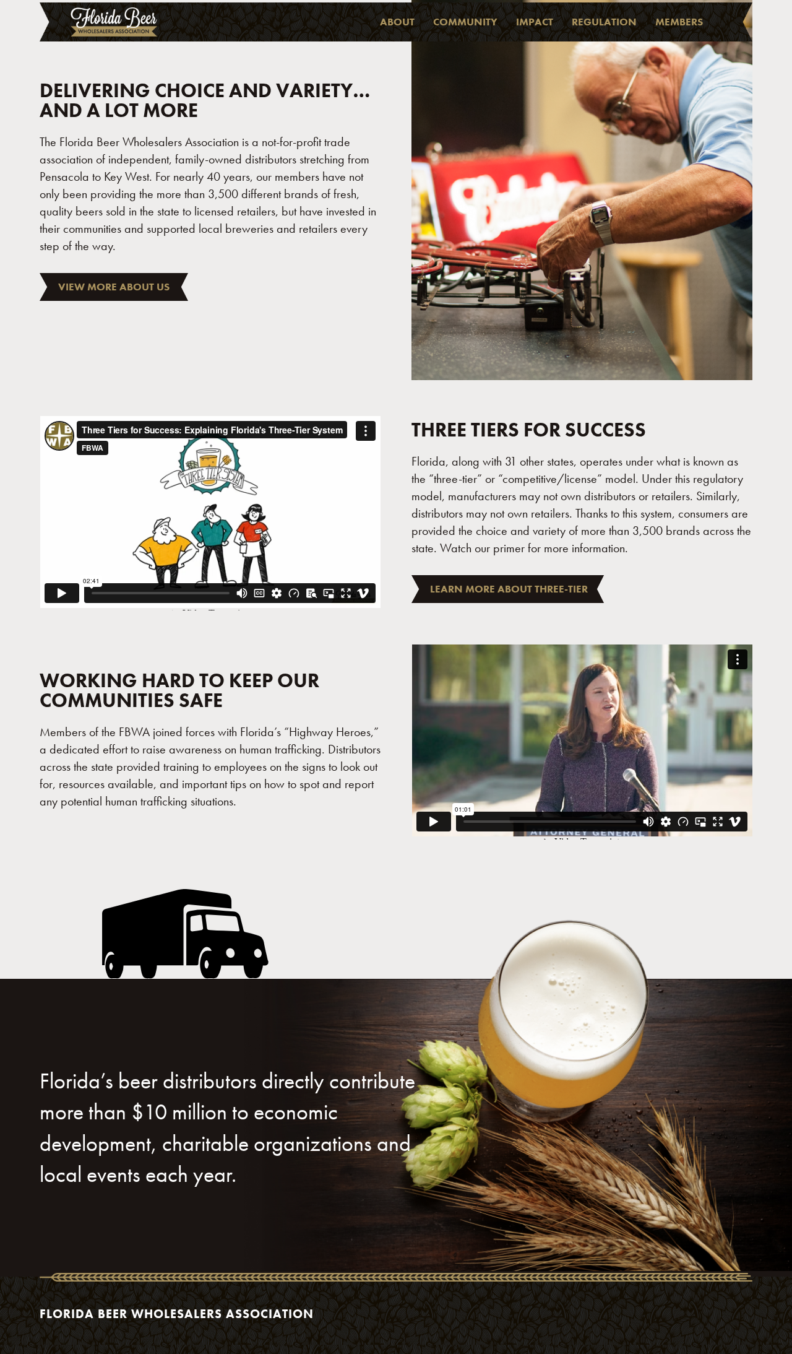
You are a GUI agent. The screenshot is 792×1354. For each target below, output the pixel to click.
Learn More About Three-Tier (509, 589)
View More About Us (114, 286)
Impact (534, 21)
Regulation (604, 21)
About (397, 21)
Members (679, 21)
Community (465, 21)
